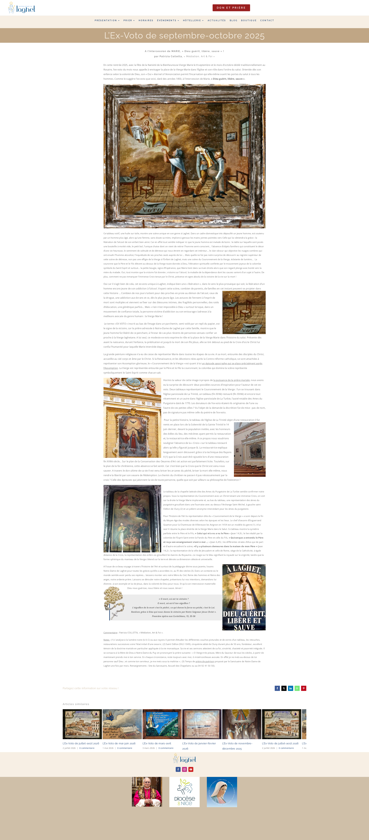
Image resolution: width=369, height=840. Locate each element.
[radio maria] (222, 803)
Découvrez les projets (184, 12)
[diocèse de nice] (184, 803)
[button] (65, 742)
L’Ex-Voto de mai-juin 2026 (160, 768)
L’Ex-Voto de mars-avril (240, 768)
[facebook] (178, 794)
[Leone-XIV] (147, 803)
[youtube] (190, 794)
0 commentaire (86, 773)
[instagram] (184, 794)
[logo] (184, 779)
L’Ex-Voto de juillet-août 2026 (81, 768)
